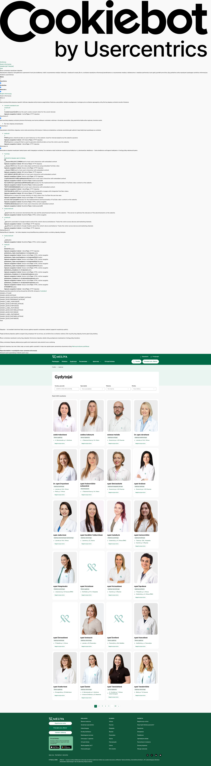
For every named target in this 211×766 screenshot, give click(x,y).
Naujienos (140, 728)
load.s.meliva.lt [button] (8, 209)
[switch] (0, 83)
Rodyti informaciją (5, 93)
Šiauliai (111, 731)
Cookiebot (43, 291)
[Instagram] (147, 755)
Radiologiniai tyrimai (87, 735)
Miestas (108, 386)
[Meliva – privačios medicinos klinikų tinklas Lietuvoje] (59, 356)
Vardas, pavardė (59, 386)
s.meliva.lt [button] (7, 218)
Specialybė (83, 386)
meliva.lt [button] (6, 134)
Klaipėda (111, 728)
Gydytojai (73, 361)
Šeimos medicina (86, 721)
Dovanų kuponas (142, 745)
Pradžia (54, 367)
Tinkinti (18, 352)
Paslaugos (55, 361)
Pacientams (83, 361)
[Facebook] (152, 755)
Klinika (134, 386)
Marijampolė (112, 742)
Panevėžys (112, 735)
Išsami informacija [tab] (5, 64)
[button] (106, 108)
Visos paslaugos (85, 749)
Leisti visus (25, 352)
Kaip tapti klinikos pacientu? (145, 725)
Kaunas (111, 725)
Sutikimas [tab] (3, 62)
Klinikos (64, 361)
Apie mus (96, 361)
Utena (111, 745)
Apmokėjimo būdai (142, 738)
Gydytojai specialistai (87, 725)
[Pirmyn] (118, 706)
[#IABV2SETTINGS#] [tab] (7, 66)
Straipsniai (140, 731)
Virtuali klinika (110, 361)
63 (115, 706)
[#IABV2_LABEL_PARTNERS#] (9, 314)
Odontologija (85, 728)
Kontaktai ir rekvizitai (61, 755)
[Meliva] (61, 718)
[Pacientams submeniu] (89, 361)
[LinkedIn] (156, 755)
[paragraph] (104, 335)
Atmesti (2, 352)
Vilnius (111, 721)
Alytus (111, 738)
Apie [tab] (1, 68)
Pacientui (140, 718)
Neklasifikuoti (5, 230)
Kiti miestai (112, 749)
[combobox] (133, 389)
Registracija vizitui (142, 721)
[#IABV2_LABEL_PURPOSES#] (9, 301)
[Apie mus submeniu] (100, 361)
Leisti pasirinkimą (10, 352)
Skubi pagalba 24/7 (86, 745)
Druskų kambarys (86, 731)
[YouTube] (160, 755)
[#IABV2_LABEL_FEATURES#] (9, 308)
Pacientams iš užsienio (144, 742)
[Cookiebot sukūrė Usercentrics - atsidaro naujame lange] (104, 30)
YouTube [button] (7, 155)
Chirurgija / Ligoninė (87, 738)
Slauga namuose (142, 749)
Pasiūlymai (140, 735)
